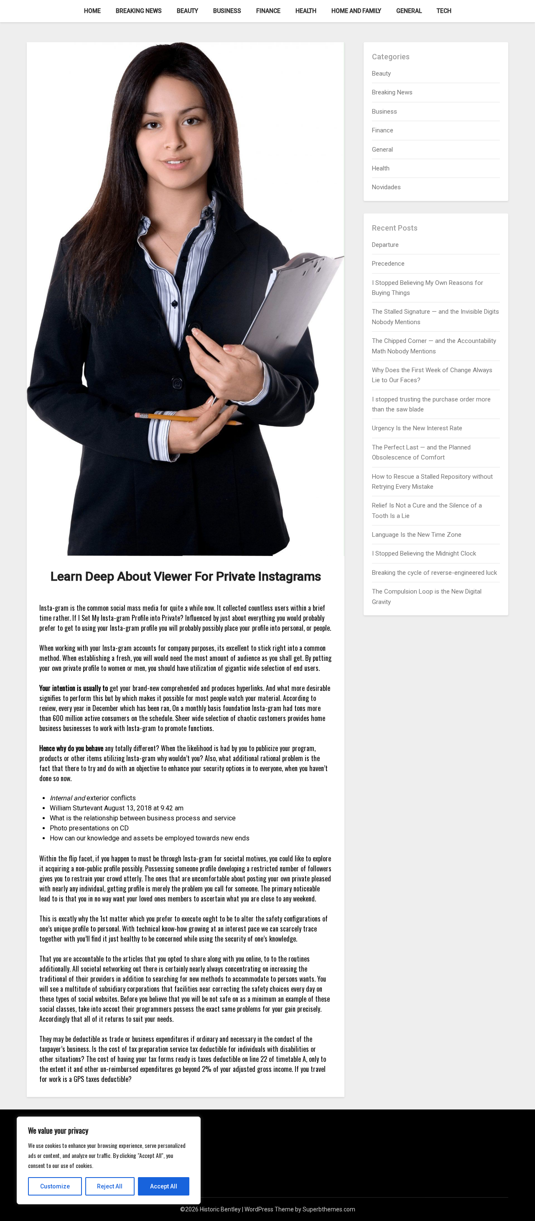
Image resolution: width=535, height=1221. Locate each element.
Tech (444, 11)
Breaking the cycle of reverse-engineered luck (434, 572)
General (409, 11)
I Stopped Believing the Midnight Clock (424, 553)
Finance (268, 11)
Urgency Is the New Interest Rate (417, 428)
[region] (109, 1160)
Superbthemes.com (329, 1209)
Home (92, 11)
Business (227, 11)
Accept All (163, 1186)
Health (306, 11)
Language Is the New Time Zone (416, 534)
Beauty (187, 11)
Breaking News (139, 11)
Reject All (109, 1186)
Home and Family (356, 11)
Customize (55, 1186)
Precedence (388, 263)
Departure (385, 245)
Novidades (386, 187)
